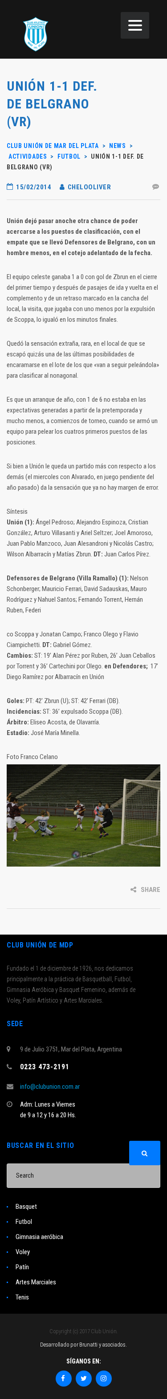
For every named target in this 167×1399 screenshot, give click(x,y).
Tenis (22, 1297)
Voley (23, 1252)
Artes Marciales (36, 1282)
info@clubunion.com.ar (50, 1087)
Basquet (26, 1207)
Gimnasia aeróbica (39, 1237)
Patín (22, 1267)
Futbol (24, 1222)
